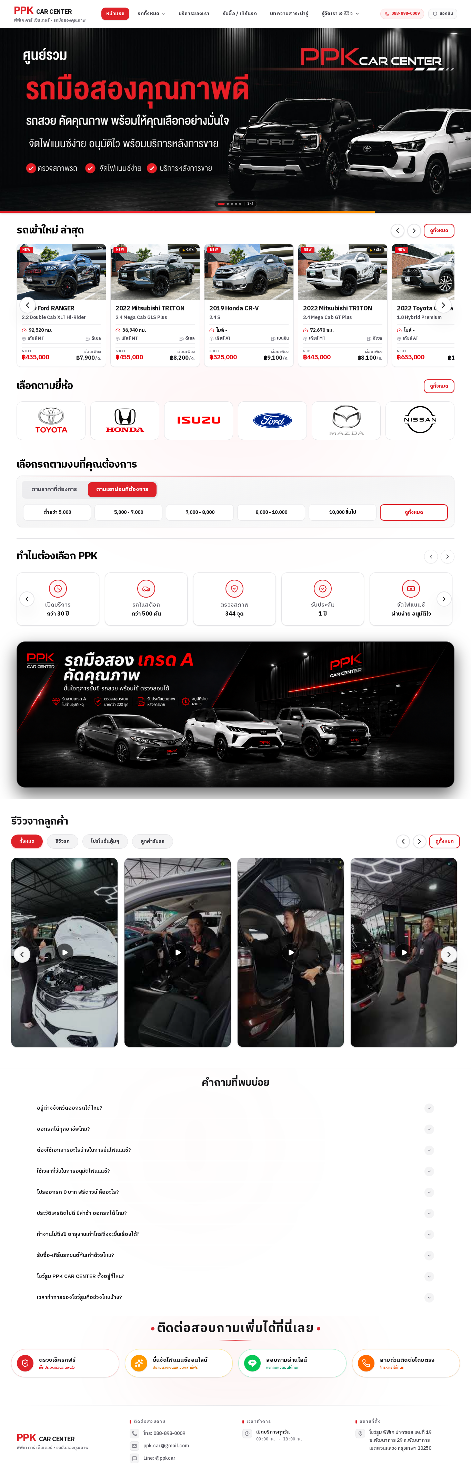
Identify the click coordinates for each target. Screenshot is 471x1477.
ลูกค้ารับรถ (152, 841)
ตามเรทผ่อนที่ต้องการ (122, 489)
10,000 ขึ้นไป (342, 512)
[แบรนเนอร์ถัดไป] (460, 119)
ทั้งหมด (26, 841)
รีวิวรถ (63, 841)
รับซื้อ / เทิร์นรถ (240, 14)
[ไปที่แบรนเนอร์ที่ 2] (225, 204)
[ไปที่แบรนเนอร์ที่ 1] (219, 204)
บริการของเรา (194, 14)
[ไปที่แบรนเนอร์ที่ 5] (240, 204)
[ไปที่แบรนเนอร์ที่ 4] (236, 204)
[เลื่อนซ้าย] (397, 231)
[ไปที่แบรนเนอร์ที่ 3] (232, 204)
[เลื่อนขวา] (414, 231)
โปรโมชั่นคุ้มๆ (105, 841)
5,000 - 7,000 (128, 512)
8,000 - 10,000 (271, 512)
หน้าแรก (115, 14)
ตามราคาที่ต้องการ (54, 489)
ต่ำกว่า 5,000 (57, 512)
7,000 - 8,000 (200, 512)
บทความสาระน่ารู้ (289, 14)
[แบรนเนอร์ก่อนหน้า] (10, 119)
